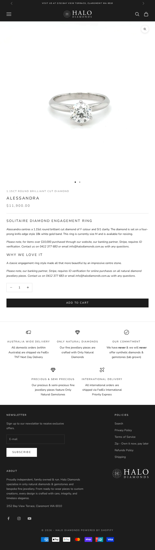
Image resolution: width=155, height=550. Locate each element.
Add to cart (77, 303)
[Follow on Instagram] (19, 518)
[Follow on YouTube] (29, 518)
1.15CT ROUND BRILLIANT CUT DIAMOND (37, 191)
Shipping (120, 457)
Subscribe (21, 452)
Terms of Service (125, 437)
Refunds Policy (124, 450)
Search (119, 423)
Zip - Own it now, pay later (132, 443)
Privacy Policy (123, 430)
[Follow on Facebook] (8, 518)
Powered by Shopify (97, 530)
